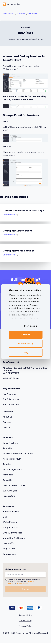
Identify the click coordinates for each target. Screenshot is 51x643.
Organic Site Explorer (14, 485)
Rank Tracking (10, 443)
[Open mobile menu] (46, 4)
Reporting (8, 448)
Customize (24, 343)
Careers (7, 422)
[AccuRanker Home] (12, 4)
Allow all (25, 334)
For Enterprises (11, 399)
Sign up (25, 589)
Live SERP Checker (12, 532)
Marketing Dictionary (14, 538)
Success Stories (11, 511)
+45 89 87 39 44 (11, 378)
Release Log (9, 554)
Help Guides (9, 13)
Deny (25, 352)
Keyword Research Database (18, 453)
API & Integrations (12, 469)
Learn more (9, 214)
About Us (7, 416)
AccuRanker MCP (12, 459)
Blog (5, 517)
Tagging (7, 464)
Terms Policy (25, 620)
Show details (30, 326)
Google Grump (10, 527)
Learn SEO (8, 543)
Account (21, 13)
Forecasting (9, 496)
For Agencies (9, 394)
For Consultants (11, 404)
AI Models (8, 474)
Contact (7, 427)
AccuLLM (7, 480)
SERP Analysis (10, 490)
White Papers (10, 522)
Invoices (32, 13)
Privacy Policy (22, 583)
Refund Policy (25, 615)
